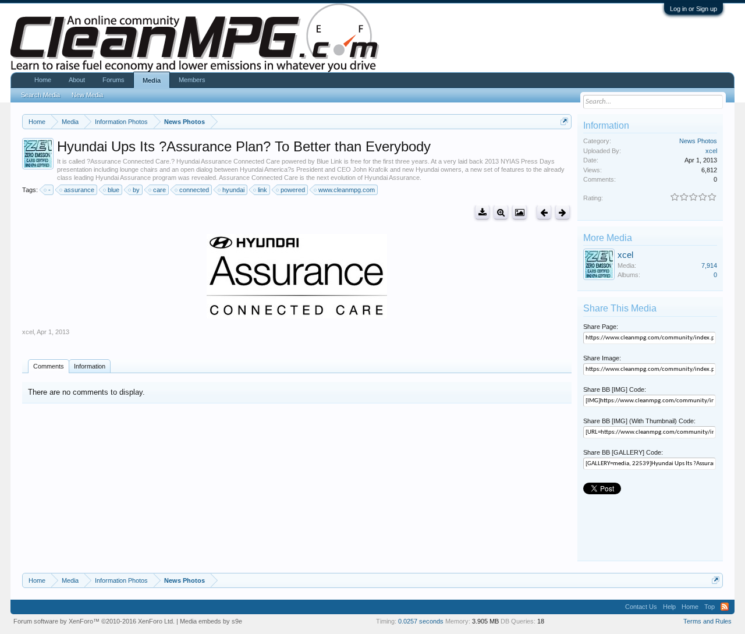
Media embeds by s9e (211, 621)
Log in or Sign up (693, 8)
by (136, 189)
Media (152, 80)
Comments (48, 366)
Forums (113, 79)
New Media (87, 94)
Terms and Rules (707, 621)
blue (113, 189)
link (262, 189)
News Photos (698, 140)
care (159, 189)
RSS (725, 607)
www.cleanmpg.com (346, 189)
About (77, 79)
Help (669, 606)
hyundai (233, 189)
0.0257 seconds (421, 621)
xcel (28, 331)
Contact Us (641, 606)
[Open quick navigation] (564, 121)
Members (192, 79)
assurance (79, 189)
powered (293, 189)
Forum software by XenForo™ (94, 621)
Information (89, 366)
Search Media (40, 94)
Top (709, 606)
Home (42, 79)
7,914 (709, 265)
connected (194, 189)
